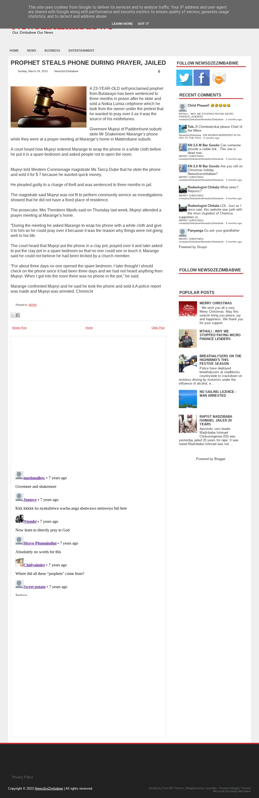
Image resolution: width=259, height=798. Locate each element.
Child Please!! (198, 105)
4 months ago (234, 198)
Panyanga (195, 230)
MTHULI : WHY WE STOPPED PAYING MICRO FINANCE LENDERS (220, 335)
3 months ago (234, 158)
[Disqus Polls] (88, 402)
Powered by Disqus (193, 247)
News (31, 50)
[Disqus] (88, 532)
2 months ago (234, 119)
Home (14, 50)
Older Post (158, 327)
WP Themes (176, 788)
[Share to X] (12, 315)
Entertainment (81, 50)
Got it (143, 24)
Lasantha (211, 788)
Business (52, 50)
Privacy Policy (22, 777)
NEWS (33, 304)
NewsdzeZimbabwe (49, 788)
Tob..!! (193, 127)
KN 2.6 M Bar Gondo (204, 145)
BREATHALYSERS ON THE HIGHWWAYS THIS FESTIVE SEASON (221, 360)
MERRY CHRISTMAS (216, 303)
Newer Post (19, 327)
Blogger (219, 459)
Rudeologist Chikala (203, 187)
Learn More (122, 24)
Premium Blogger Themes (235, 788)
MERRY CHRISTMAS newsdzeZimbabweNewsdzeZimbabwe (201, 157)
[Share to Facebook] (17, 315)
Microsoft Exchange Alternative (232, 791)
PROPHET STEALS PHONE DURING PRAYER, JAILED (88, 63)
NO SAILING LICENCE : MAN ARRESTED (218, 393)
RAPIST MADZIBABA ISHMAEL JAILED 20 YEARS (216, 420)
